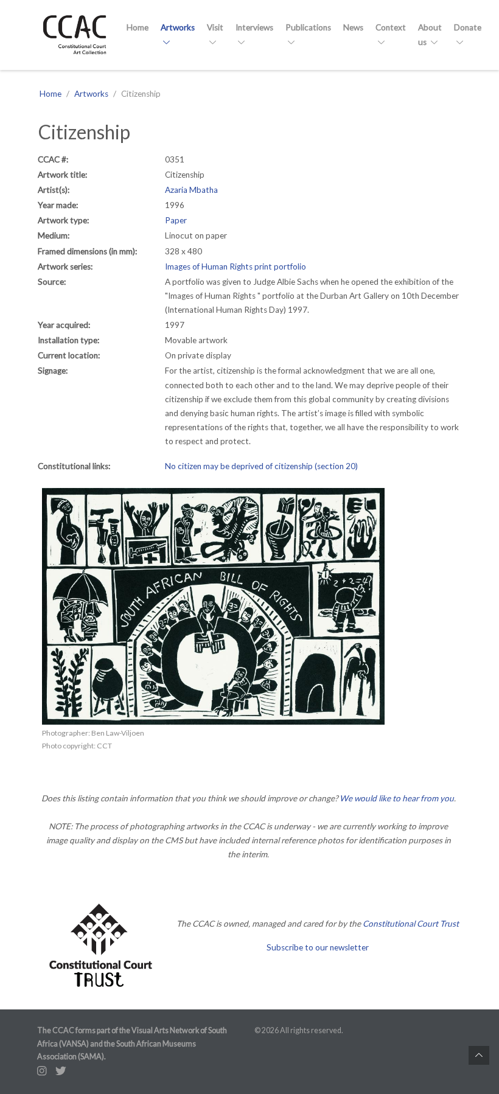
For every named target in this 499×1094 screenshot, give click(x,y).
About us (430, 34)
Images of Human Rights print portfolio (235, 266)
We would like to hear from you (397, 798)
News (353, 27)
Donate (467, 27)
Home (137, 27)
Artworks (178, 27)
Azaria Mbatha (191, 190)
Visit (215, 27)
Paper (176, 220)
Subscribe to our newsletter (318, 947)
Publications (308, 27)
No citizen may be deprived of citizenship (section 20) (261, 466)
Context (390, 27)
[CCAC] (75, 35)
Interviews (254, 27)
